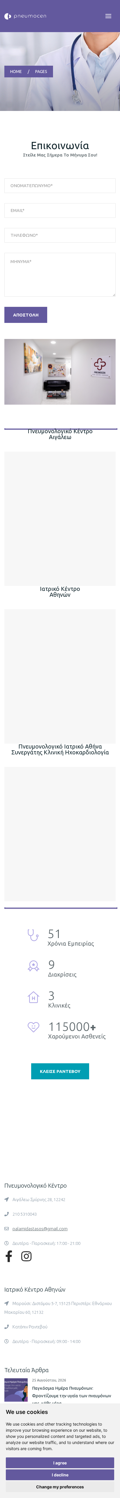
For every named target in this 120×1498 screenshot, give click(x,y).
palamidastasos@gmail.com (40, 1228)
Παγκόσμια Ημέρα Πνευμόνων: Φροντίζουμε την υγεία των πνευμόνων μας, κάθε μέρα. (71, 1396)
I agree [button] (60, 1462)
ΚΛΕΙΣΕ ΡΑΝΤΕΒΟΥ (60, 1071)
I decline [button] (60, 1474)
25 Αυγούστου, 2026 (49, 1380)
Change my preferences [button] (60, 1486)
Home (16, 71)
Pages (41, 71)
